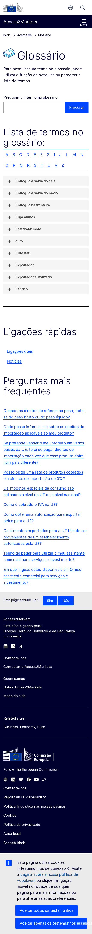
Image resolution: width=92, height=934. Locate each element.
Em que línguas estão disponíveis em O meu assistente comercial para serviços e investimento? (42, 576)
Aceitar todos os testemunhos (46, 910)
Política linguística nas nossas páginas (34, 806)
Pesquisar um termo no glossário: (30, 97)
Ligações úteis (20, 351)
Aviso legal (12, 833)
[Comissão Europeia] (13, 7)
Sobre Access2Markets (22, 687)
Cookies (9, 815)
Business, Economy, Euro (24, 727)
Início (7, 35)
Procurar (83, 7)
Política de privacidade (21, 824)
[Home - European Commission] (34, 755)
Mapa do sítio (14, 696)
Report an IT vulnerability (24, 797)
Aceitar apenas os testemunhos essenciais (53, 923)
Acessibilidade (14, 843)
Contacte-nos (14, 788)
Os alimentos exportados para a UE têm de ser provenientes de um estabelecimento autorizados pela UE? (45, 537)
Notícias (14, 361)
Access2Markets (17, 619)
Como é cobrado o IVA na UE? (30, 504)
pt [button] (71, 7)
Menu (83, 24)
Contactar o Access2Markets (27, 666)
